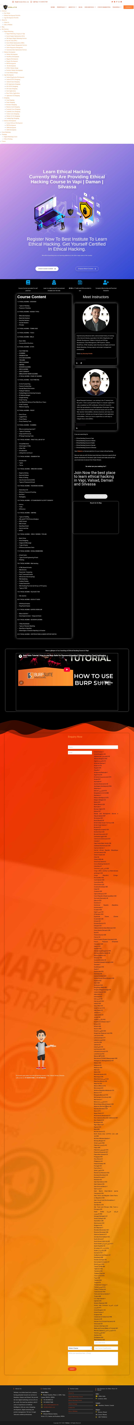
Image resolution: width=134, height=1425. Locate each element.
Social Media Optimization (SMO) (15, 43)
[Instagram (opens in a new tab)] (119, 2)
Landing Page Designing (12, 118)
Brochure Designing (11, 104)
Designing (6, 98)
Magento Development (12, 59)
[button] (47, 269)
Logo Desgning (10, 100)
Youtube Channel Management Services (16, 45)
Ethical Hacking (8, 139)
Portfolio (4, 11)
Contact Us (71, 1407)
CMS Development (11, 130)
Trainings (4, 134)
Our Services (5, 29)
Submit (72, 1369)
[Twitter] (81, 363)
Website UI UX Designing (13, 116)
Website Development (9, 52)
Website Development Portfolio (12, 15)
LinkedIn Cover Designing (13, 111)
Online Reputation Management (14, 47)
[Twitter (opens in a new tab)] (112, 2)
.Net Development (11, 65)
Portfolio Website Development (14, 70)
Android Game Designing (13, 81)
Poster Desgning (10, 102)
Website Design (72, 1404)
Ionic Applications (11, 91)
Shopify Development (12, 61)
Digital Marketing (8, 31)
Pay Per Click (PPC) (11, 40)
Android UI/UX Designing (13, 79)
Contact (4, 141)
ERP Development (11, 125)
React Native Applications (13, 93)
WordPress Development (12, 56)
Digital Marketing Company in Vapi (15, 33)
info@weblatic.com (49, 1407)
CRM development (11, 127)
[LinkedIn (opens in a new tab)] (121, 2)
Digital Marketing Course (10, 136)
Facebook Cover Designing (13, 109)
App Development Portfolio (11, 17)
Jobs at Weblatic (8, 24)
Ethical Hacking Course (75, 1400)
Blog (3, 27)
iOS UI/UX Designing (12, 86)
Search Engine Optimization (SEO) (15, 36)
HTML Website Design (12, 68)
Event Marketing (6, 132)
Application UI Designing (13, 95)
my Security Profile (86, 353)
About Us (4, 20)
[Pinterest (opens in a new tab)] (117, 2)
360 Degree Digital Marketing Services (16, 38)
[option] (106, 752)
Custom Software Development (14, 123)
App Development (8, 75)
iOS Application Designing (13, 84)
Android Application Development (15, 77)
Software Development (10, 120)
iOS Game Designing (11, 88)
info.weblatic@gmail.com (51, 1404)
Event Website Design (12, 72)
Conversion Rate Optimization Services (16, 49)
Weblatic (67, 1423)
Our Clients (7, 13)
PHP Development (11, 63)
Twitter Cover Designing (12, 114)
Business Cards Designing (13, 107)
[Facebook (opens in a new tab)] (114, 2)
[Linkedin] (76, 363)
